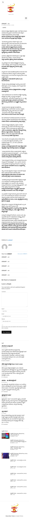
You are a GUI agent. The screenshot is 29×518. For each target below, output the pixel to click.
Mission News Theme (10, 516)
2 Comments (5, 377)
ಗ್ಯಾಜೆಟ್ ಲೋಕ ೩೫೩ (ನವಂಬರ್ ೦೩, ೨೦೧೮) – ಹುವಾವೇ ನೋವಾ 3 (18, 454)
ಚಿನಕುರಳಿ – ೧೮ (6, 275)
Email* (3, 313)
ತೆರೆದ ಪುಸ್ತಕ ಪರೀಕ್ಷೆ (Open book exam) (12, 364)
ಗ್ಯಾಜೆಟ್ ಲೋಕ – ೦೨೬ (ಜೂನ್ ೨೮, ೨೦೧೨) (18, 473)
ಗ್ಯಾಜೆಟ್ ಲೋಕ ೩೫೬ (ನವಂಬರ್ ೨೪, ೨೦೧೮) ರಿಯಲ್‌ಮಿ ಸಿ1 (17, 434)
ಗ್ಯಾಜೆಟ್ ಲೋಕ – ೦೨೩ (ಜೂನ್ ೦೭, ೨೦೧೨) (18, 493)
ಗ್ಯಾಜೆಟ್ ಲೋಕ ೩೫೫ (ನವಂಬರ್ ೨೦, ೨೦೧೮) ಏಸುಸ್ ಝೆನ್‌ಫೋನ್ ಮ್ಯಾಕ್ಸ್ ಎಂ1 (18, 441)
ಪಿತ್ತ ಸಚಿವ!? (5, 411)
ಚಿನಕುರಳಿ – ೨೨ (5, 257)
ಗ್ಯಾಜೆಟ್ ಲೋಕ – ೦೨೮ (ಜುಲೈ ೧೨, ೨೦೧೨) (18, 460)
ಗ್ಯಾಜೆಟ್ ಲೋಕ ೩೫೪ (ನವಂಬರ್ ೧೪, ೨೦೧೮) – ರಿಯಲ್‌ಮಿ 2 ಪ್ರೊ (17, 447)
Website (3, 319)
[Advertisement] (10, 234)
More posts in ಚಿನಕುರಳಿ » (22, 253)
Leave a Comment (6, 360)
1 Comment (5, 408)
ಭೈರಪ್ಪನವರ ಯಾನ (6, 395)
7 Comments (5, 391)
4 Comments (5, 424)
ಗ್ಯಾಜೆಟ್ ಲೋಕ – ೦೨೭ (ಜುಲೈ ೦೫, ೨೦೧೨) (18, 466)
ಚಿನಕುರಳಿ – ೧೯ (5, 270)
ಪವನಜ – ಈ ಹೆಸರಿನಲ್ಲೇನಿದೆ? (9, 380)
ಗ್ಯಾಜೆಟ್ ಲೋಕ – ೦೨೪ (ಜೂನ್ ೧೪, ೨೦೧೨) (18, 486)
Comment (4, 291)
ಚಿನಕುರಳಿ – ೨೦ (5, 266)
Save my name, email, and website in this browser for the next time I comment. (14, 327)
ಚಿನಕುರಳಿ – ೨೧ (5, 261)
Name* (3, 308)
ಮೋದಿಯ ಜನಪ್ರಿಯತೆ (7, 346)
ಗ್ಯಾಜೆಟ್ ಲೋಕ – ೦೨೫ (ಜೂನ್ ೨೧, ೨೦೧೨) (18, 480)
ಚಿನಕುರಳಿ (10, 240)
